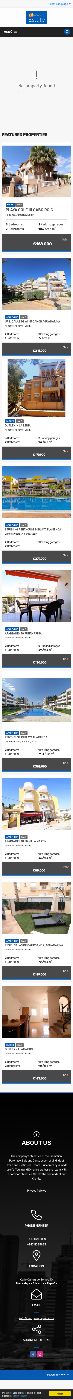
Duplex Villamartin (19, 1049)
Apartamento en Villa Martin (25, 841)
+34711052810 (36, 1239)
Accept (60, 1393)
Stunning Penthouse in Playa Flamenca (33, 529)
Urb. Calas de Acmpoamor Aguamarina (32, 321)
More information (20, 1395)
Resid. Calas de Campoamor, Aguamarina (34, 945)
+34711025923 (36, 1244)
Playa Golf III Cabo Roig (29, 210)
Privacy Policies (36, 1190)
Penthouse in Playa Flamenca (26, 737)
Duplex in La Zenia (18, 425)
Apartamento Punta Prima (23, 633)
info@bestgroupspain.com (36, 1318)
